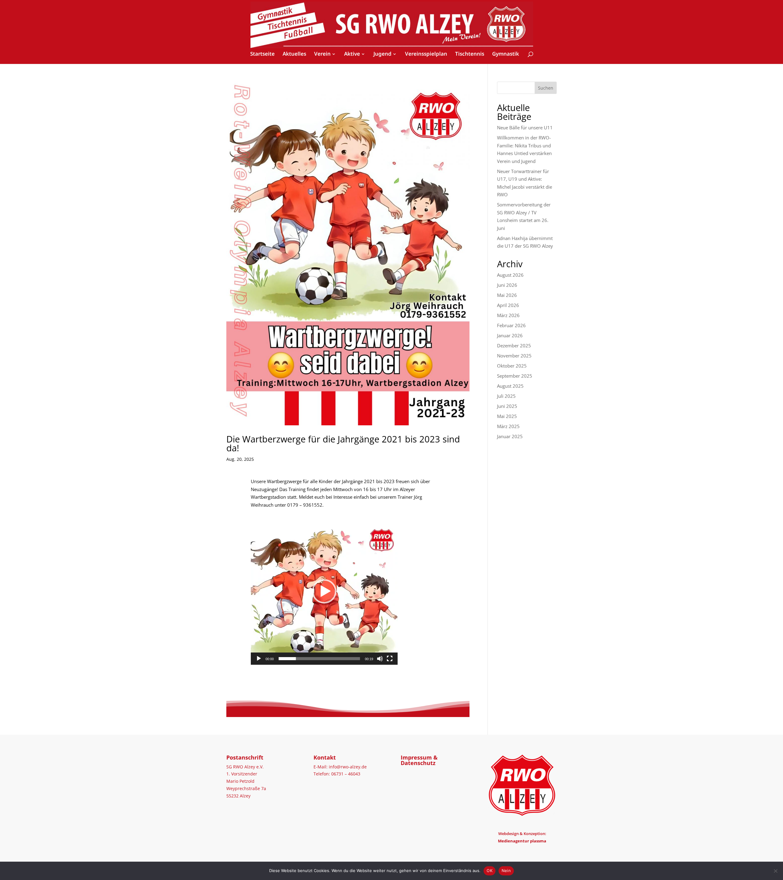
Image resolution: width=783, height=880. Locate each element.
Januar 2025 (510, 436)
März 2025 (508, 426)
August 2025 (510, 386)
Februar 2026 (511, 325)
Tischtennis (469, 54)
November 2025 (514, 356)
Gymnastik (505, 54)
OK (489, 870)
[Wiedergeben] (259, 659)
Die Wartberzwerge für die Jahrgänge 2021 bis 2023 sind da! (343, 443)
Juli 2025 (506, 396)
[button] (324, 591)
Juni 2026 (507, 285)
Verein (322, 54)
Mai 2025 (507, 416)
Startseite (262, 54)
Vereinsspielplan (426, 54)
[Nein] (775, 871)
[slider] (319, 658)
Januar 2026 (510, 335)
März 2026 (508, 315)
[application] (324, 591)
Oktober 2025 (512, 366)
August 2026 (510, 275)
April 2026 (508, 305)
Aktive (352, 54)
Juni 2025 (507, 406)
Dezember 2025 (514, 345)
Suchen (545, 88)
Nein (506, 870)
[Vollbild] (390, 659)
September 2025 (514, 376)
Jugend (382, 54)
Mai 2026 (507, 295)
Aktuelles (294, 54)
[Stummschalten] (380, 659)
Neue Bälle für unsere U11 (525, 127)
